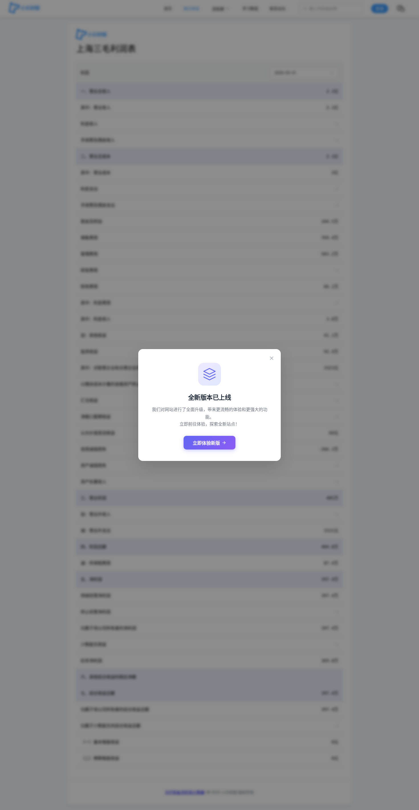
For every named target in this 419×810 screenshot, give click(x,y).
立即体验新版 (206, 443)
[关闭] (271, 358)
